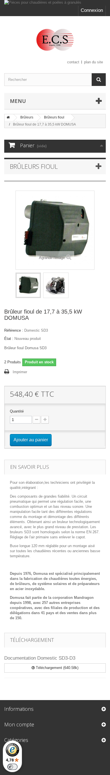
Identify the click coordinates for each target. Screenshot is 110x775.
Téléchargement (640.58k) (56, 668)
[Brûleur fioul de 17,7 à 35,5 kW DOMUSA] (28, 285)
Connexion (92, 10)
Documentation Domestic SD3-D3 (39, 658)
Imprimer (20, 372)
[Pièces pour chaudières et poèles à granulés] (55, 3)
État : (8, 338)
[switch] (12, 767)
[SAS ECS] (55, 39)
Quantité (17, 411)
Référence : (13, 330)
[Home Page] (8, 117)
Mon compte (19, 724)
